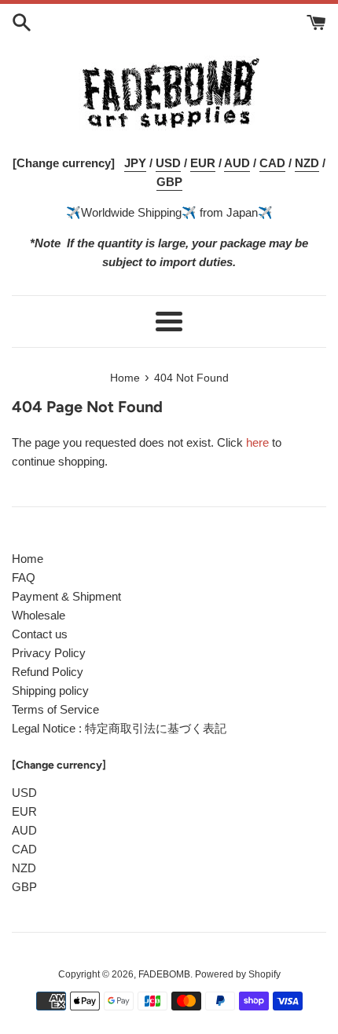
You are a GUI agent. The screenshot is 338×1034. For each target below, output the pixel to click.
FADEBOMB (164, 974)
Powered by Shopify (238, 974)
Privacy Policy (49, 652)
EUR (24, 811)
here (257, 442)
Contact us (40, 634)
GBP (24, 886)
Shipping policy (50, 690)
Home (27, 558)
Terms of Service (55, 709)
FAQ (23, 577)
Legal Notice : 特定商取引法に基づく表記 (119, 728)
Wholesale (38, 615)
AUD (24, 830)
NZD (24, 868)
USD (24, 792)
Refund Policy (47, 671)
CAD (24, 849)
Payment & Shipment (66, 596)
